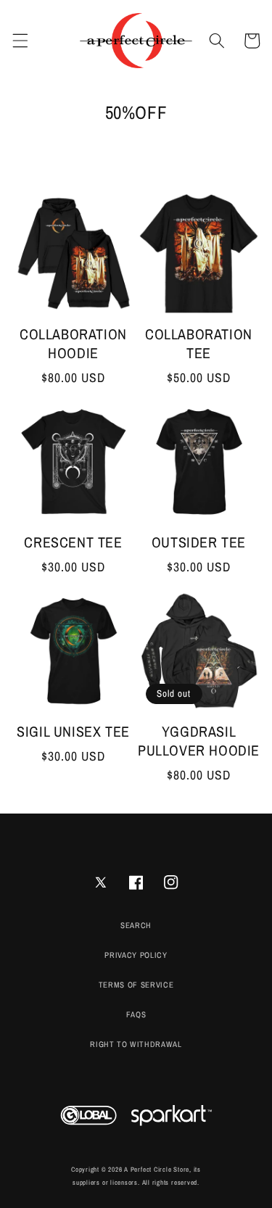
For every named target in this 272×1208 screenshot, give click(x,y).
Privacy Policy (135, 955)
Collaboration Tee (198, 344)
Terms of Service (136, 985)
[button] (19, 40)
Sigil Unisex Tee (73, 731)
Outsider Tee (199, 542)
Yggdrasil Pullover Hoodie (199, 741)
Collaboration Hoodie (73, 344)
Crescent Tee (73, 542)
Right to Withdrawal (136, 1044)
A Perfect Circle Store (156, 1169)
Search (136, 925)
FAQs (136, 1014)
